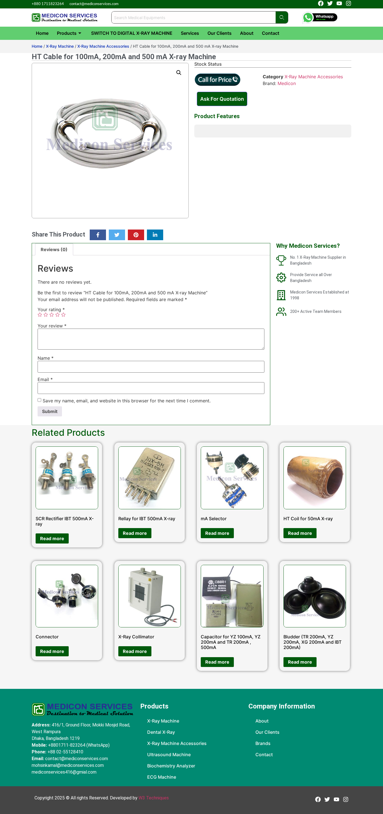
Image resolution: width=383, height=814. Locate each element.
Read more (52, 538)
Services (190, 33)
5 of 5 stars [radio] (63, 314)
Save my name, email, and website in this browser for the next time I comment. (127, 400)
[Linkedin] (155, 235)
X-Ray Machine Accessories (103, 46)
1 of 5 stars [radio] (40, 314)
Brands (263, 743)
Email (45, 379)
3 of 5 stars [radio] (51, 314)
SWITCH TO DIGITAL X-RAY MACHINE (131, 33)
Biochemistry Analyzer (171, 766)
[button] (179, 73)
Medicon (287, 83)
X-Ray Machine (60, 46)
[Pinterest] (136, 235)
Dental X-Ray (161, 732)
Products (67, 33)
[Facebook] (321, 3)
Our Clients (219, 33)
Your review (52, 326)
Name (46, 358)
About (246, 33)
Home (42, 33)
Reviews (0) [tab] (54, 249)
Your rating (51, 309)
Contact (270, 33)
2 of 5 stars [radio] (45, 314)
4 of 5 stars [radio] (57, 314)
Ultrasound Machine (169, 754)
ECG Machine (161, 777)
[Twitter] (117, 235)
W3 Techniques (154, 798)
